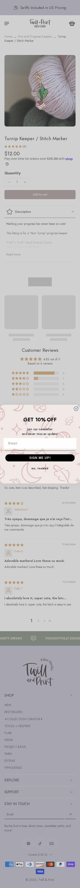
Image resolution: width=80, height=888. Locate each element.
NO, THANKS (40, 468)
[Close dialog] (76, 409)
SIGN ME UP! (40, 457)
